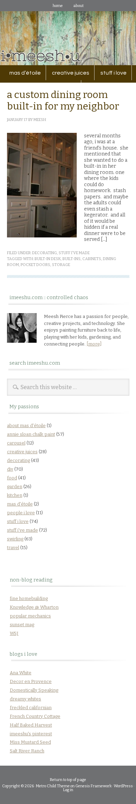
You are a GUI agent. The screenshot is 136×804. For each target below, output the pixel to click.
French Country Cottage (35, 716)
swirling (15, 538)
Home (58, 5)
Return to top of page (68, 780)
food (12, 477)
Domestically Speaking (34, 690)
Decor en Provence (31, 681)
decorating (44, 253)
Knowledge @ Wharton (34, 607)
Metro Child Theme (53, 786)
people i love (21, 512)
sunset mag (22, 624)
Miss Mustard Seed (30, 742)
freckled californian (31, 707)
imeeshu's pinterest (31, 733)
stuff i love (111, 73)
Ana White (20, 672)
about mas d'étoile (26, 425)
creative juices (68, 73)
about (78, 5)
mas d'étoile (20, 504)
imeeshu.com (68, 33)
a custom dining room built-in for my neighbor (63, 100)
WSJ (14, 633)
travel (13, 547)
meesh (39, 119)
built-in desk (48, 259)
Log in (68, 790)
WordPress (123, 786)
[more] (93, 344)
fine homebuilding (29, 598)
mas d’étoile (25, 73)
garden (14, 486)
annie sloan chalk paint (31, 434)
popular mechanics (30, 616)
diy (10, 469)
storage (61, 265)
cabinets (91, 259)
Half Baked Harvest (31, 725)
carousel (16, 443)
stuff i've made (74, 253)
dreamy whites (25, 698)
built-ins (71, 259)
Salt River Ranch (27, 750)
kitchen (14, 495)
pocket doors (35, 265)
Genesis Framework (93, 786)
